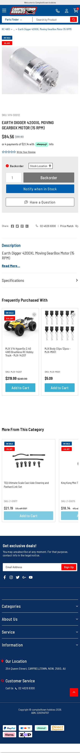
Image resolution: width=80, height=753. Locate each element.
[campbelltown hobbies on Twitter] (18, 576)
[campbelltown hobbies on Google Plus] (24, 576)
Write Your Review (26, 151)
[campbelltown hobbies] (23, 10)
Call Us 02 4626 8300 (20, 688)
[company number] (58, 10)
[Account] (66, 10)
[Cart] (75, 10)
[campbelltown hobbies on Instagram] (11, 576)
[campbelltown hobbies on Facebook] (5, 576)
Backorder (48, 177)
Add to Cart (20, 387)
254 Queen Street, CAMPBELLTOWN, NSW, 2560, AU (36, 668)
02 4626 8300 (47, 226)
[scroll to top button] (74, 692)
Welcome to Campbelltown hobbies (40, 2)
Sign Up (69, 567)
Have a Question (42, 202)
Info (51, 144)
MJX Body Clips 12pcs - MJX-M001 (58, 350)
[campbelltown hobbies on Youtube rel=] (31, 576)
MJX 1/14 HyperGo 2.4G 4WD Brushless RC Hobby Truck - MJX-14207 (19, 352)
